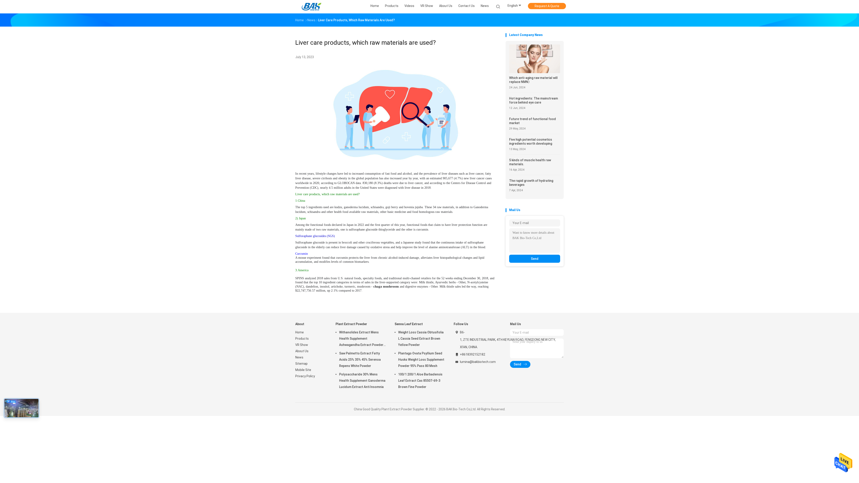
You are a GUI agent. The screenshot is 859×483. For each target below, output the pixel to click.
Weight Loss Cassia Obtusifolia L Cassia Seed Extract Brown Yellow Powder (421, 338)
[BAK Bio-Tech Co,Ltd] (312, 6)
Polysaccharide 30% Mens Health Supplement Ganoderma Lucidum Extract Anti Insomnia (362, 381)
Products (302, 338)
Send (534, 259)
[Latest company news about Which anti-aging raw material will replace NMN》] (534, 72)
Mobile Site (303, 370)
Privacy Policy (305, 376)
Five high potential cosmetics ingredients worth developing (530, 141)
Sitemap (301, 363)
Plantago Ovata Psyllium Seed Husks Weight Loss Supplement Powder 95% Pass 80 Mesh (421, 360)
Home (299, 332)
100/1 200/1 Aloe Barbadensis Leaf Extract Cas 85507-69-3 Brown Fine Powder (420, 381)
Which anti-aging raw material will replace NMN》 (533, 80)
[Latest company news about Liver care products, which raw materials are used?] (395, 162)
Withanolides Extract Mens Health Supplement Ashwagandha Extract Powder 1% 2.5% (361, 339)
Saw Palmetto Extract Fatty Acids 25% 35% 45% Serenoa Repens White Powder (360, 360)
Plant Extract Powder (351, 324)
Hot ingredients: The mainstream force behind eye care (533, 100)
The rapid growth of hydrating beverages (531, 182)
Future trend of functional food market (532, 121)
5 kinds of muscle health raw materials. (530, 162)
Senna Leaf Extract (409, 324)
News (299, 357)
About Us (301, 351)
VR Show (301, 345)
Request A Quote (547, 6)
